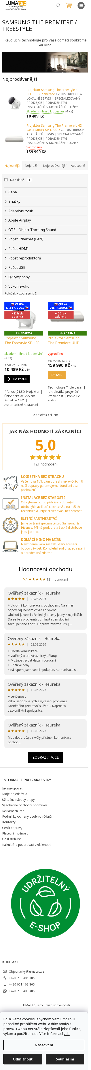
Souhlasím (65, 1059)
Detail (56, 375)
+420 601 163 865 (22, 984)
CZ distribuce (11, 839)
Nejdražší (31, 165)
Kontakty (8, 822)
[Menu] (81, 5)
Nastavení (44, 1045)
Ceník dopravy (12, 828)
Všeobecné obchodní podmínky (24, 805)
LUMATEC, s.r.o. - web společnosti (45, 1005)
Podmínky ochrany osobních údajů (27, 816)
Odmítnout (23, 1059)
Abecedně (78, 165)
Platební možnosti (15, 833)
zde (67, 1033)
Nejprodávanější (54, 165)
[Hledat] (57, 5)
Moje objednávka (14, 794)
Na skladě (20, 180)
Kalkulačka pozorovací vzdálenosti (26, 844)
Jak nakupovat (12, 788)
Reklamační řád (13, 811)
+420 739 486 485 (22, 978)
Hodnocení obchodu (45, 569)
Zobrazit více (45, 757)
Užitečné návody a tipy (18, 799)
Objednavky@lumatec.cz (26, 971)
